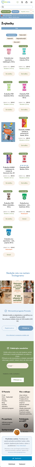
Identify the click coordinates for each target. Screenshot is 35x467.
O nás (3, 395)
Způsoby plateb (24, 405)
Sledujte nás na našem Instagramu (18, 274)
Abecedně (17, 42)
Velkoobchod (6, 424)
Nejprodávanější (21, 38)
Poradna (4, 401)
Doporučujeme (11, 35)
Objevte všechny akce (13, 17)
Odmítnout (11, 464)
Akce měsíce (23, 395)
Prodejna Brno (23, 399)
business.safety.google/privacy (17, 452)
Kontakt (4, 405)
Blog (3, 403)
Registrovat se (9, 328)
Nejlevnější (22, 35)
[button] (16, 34)
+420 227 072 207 (25, 430)
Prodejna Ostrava (24, 401)
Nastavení (22, 464)
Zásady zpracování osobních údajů (25, 409)
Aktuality (5, 406)
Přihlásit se (25, 328)
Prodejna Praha (24, 397)
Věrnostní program (8, 408)
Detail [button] (24, 219)
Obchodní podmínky (25, 414)
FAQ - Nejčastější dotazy (7, 398)
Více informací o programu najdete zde (17, 335)
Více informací (21, 446)
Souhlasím (18, 458)
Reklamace (22, 406)
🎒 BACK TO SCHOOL (6, 15)
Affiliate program (7, 422)
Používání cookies (24, 412)
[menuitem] (6, 12)
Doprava (22, 403)
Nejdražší (10, 38)
